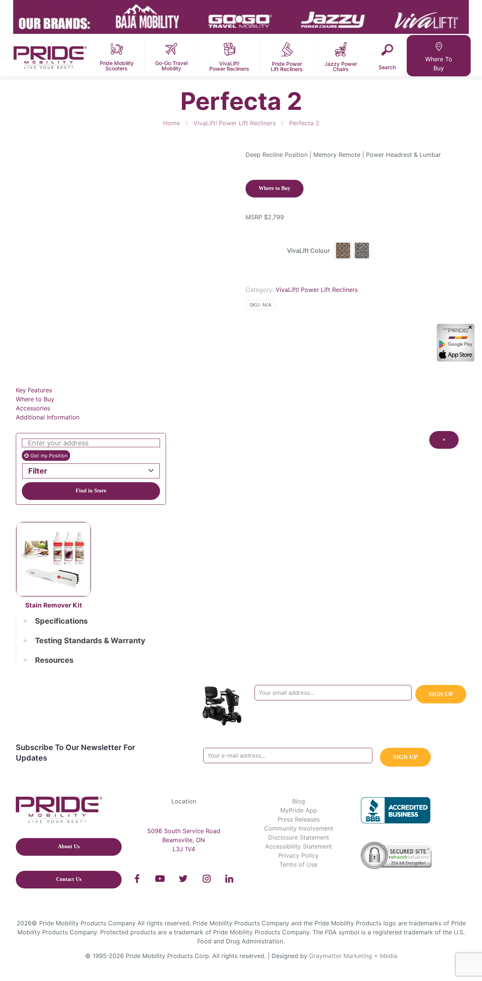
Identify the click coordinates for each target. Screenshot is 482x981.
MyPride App (298, 810)
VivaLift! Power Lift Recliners (235, 123)
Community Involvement (298, 828)
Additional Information (47, 417)
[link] (137, 878)
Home (171, 123)
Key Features (34, 390)
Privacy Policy (298, 855)
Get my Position (48, 456)
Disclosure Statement (298, 837)
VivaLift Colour (308, 250)
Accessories (33, 408)
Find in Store (91, 491)
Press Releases (299, 819)
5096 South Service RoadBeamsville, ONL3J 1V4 (183, 840)
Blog (298, 801)
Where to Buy (35, 399)
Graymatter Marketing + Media (353, 956)
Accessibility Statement (298, 846)
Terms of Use (298, 864)
